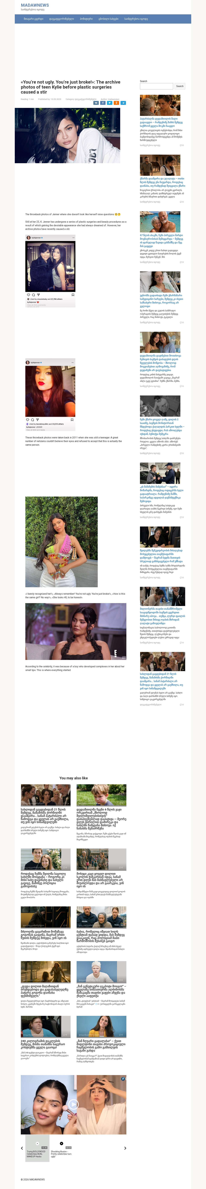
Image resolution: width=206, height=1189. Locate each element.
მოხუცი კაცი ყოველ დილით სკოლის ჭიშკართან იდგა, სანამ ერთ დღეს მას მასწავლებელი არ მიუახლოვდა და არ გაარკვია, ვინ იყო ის (100, 880)
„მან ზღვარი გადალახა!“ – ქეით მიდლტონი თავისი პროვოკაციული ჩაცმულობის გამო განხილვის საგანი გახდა (101, 1045)
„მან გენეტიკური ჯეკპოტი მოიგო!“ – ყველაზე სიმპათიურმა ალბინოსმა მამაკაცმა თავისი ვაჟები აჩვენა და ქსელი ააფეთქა (101, 991)
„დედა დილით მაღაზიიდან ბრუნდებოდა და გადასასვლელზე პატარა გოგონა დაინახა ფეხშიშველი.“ (44, 991)
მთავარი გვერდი (33, 18)
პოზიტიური (86, 18)
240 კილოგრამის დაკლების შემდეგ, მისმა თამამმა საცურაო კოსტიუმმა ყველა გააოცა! (43, 1044)
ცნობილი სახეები (108, 18)
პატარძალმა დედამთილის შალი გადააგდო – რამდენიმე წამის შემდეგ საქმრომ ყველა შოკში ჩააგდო (161, 122)
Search (143, 81)
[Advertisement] (103, 49)
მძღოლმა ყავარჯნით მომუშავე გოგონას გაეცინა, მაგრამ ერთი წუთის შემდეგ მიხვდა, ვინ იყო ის (44, 935)
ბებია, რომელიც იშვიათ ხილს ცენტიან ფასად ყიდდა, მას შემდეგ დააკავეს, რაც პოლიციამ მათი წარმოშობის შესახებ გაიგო (101, 936)
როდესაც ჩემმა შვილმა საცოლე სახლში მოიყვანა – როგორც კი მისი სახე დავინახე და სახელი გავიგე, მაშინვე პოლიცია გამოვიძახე (43, 880)
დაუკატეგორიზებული (61, 18)
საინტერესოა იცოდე (136, 18)
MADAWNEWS (35, 5)
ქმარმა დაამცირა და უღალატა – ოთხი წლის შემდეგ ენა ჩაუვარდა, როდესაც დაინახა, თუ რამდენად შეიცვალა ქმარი (162, 182)
